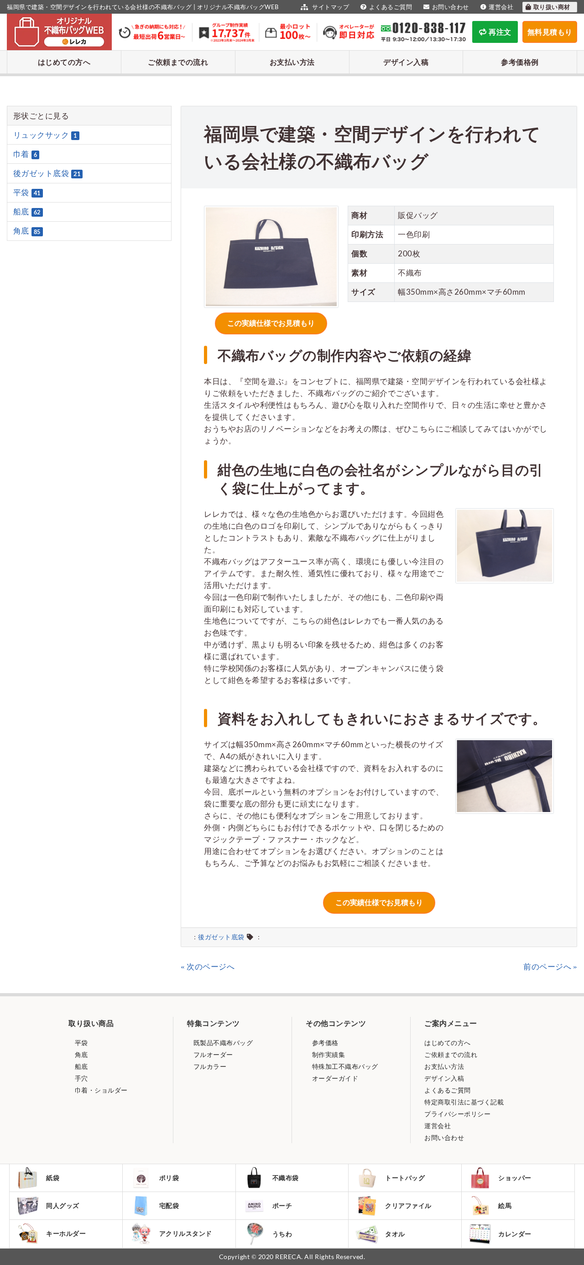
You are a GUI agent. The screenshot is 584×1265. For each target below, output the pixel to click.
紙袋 (52, 1178)
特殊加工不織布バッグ (344, 1066)
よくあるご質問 (390, 6)
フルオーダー (212, 1054)
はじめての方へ (64, 61)
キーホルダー (66, 1233)
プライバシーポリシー (457, 1114)
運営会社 (501, 6)
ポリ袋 (169, 1178)
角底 (27, 231)
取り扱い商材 (552, 6)
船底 (27, 211)
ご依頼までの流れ (178, 61)
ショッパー (515, 1178)
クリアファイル (408, 1205)
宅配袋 (169, 1205)
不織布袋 (285, 1178)
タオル (395, 1234)
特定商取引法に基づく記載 (464, 1102)
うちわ (282, 1234)
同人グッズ (62, 1205)
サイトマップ (330, 6)
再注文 (500, 31)
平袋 (27, 192)
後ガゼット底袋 (221, 937)
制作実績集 (327, 1054)
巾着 (25, 154)
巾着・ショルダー (100, 1090)
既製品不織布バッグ (222, 1042)
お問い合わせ (450, 6)
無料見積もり (550, 31)
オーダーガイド (334, 1078)
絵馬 (504, 1205)
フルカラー (209, 1066)
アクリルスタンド (185, 1233)
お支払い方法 (292, 61)
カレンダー (515, 1234)
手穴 (80, 1078)
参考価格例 (520, 61)
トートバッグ (405, 1178)
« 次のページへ (208, 966)
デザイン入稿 (405, 61)
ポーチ (282, 1205)
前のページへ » (550, 966)
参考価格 (324, 1042)
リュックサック (45, 135)
